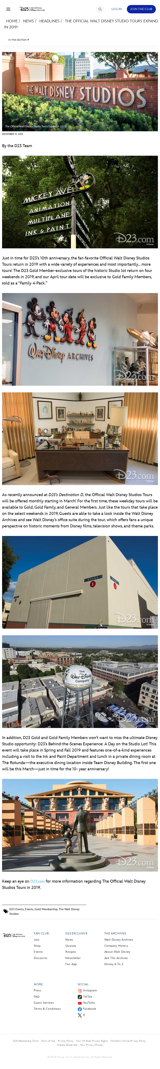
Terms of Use (48, 1041)
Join (37, 939)
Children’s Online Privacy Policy (128, 1041)
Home (12, 21)
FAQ (37, 996)
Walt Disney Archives (118, 939)
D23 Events (16, 909)
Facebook (89, 1009)
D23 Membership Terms (26, 1041)
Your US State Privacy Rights (92, 1041)
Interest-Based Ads (67, 1045)
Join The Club (141, 9)
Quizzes (70, 946)
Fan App (71, 964)
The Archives (115, 933)
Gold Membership (46, 909)
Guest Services (44, 1003)
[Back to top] (152, 1055)
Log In (116, 9)
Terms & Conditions (47, 1009)
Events (29, 909)
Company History (116, 946)
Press (37, 990)
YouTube (89, 1003)
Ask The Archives (116, 958)
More (38, 984)
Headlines (49, 21)
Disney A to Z (113, 964)
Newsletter (73, 958)
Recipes (70, 952)
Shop (37, 946)
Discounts (41, 958)
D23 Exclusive (76, 933)
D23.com (37, 881)
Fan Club (41, 933)
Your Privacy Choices (91, 1045)
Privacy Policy (65, 1041)
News (28, 21)
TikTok (87, 996)
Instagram (90, 990)
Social (83, 984)
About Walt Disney (117, 952)
